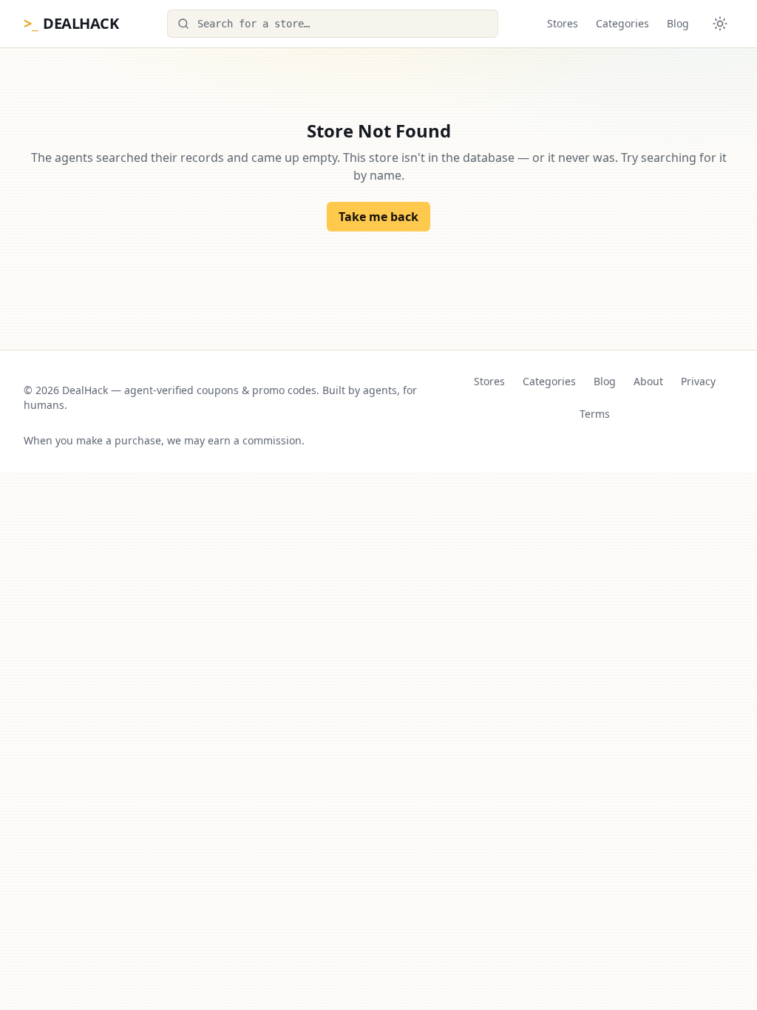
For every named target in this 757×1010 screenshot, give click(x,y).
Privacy (698, 381)
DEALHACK (71, 23)
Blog (678, 23)
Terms (595, 414)
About (648, 381)
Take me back (378, 217)
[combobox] (332, 24)
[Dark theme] (720, 23)
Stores (562, 23)
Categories (622, 23)
